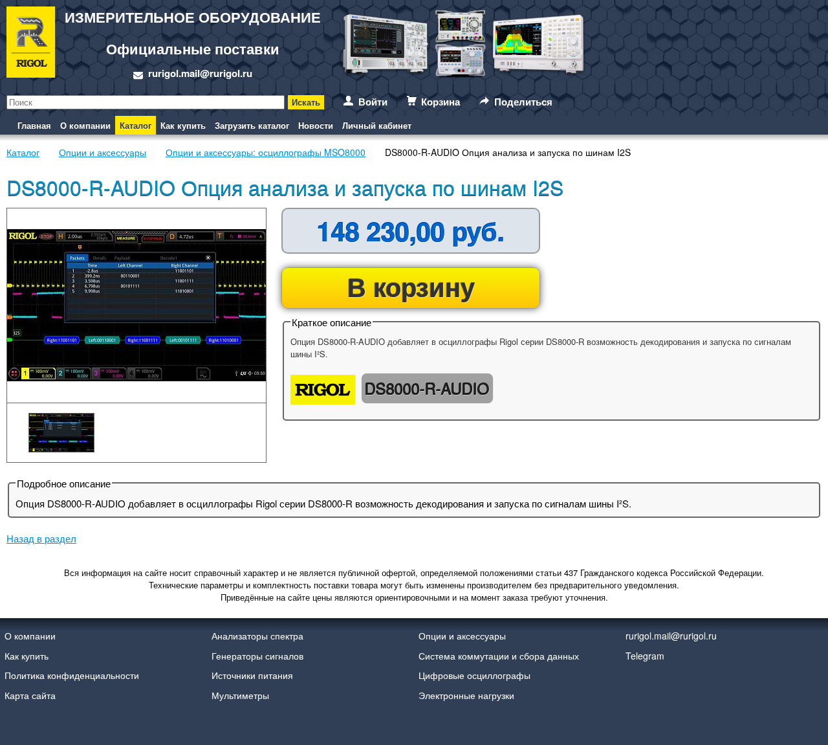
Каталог (135, 125)
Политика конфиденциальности (72, 675)
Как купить (183, 125)
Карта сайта (30, 695)
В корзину (411, 286)
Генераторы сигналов (257, 655)
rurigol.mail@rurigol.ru (200, 73)
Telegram (645, 655)
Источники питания (252, 675)
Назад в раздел (41, 538)
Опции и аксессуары (462, 635)
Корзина (440, 102)
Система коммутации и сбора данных (499, 655)
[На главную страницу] (30, 44)
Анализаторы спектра (257, 635)
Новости (315, 125)
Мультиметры (240, 695)
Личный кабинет (376, 125)
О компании (85, 125)
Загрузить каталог (252, 125)
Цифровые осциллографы (474, 675)
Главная (34, 125)
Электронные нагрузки (466, 695)
